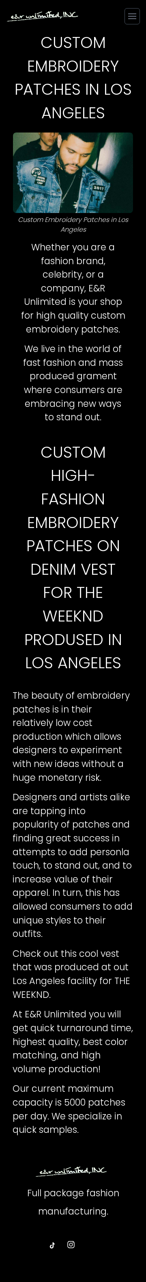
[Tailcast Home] (42, 16)
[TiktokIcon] (52, 1245)
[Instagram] (71, 1245)
